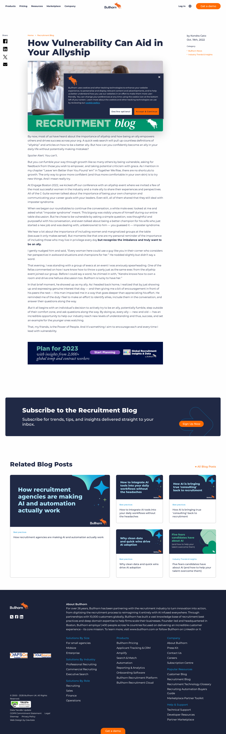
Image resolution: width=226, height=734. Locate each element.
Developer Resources (181, 714)
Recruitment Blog (45, 35)
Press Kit (172, 647)
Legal (47, 713)
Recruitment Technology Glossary (189, 684)
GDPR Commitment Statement (26, 713)
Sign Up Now (191, 423)
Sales (69, 690)
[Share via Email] (5, 65)
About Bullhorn (177, 642)
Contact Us (174, 652)
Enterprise (73, 652)
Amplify (122, 652)
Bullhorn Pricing (127, 642)
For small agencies (78, 642)
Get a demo (208, 6)
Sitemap (14, 716)
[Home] (113, 7)
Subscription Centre (180, 662)
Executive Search (77, 674)
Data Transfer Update (20, 710)
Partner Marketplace (180, 719)
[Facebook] (16, 617)
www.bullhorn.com (142, 629)
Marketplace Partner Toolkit (185, 698)
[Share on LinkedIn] (5, 49)
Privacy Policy (28, 716)
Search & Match (127, 657)
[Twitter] (11, 617)
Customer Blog (177, 674)
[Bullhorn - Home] (19, 606)
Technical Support (179, 709)
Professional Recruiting (81, 664)
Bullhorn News (195, 51)
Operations (73, 700)
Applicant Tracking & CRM (134, 647)
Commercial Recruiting (81, 669)
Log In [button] (182, 6)
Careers (172, 657)
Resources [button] (37, 6)
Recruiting (73, 685)
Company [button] (70, 6)
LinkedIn (189, 629)
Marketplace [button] (54, 6)
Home (31, 35)
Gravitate (30, 720)
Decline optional (120, 111)
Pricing (23, 6)
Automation (124, 662)
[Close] (159, 77)
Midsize (71, 647)
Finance (71, 695)
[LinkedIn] (21, 617)
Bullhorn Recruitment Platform (137, 677)
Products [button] (10, 6)
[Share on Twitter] (5, 58)
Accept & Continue (146, 111)
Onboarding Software (131, 672)
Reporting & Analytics (131, 667)
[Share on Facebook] (5, 42)
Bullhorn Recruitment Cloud (135, 682)
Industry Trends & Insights (200, 54)
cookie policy (92, 102)
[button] (190, 6)
